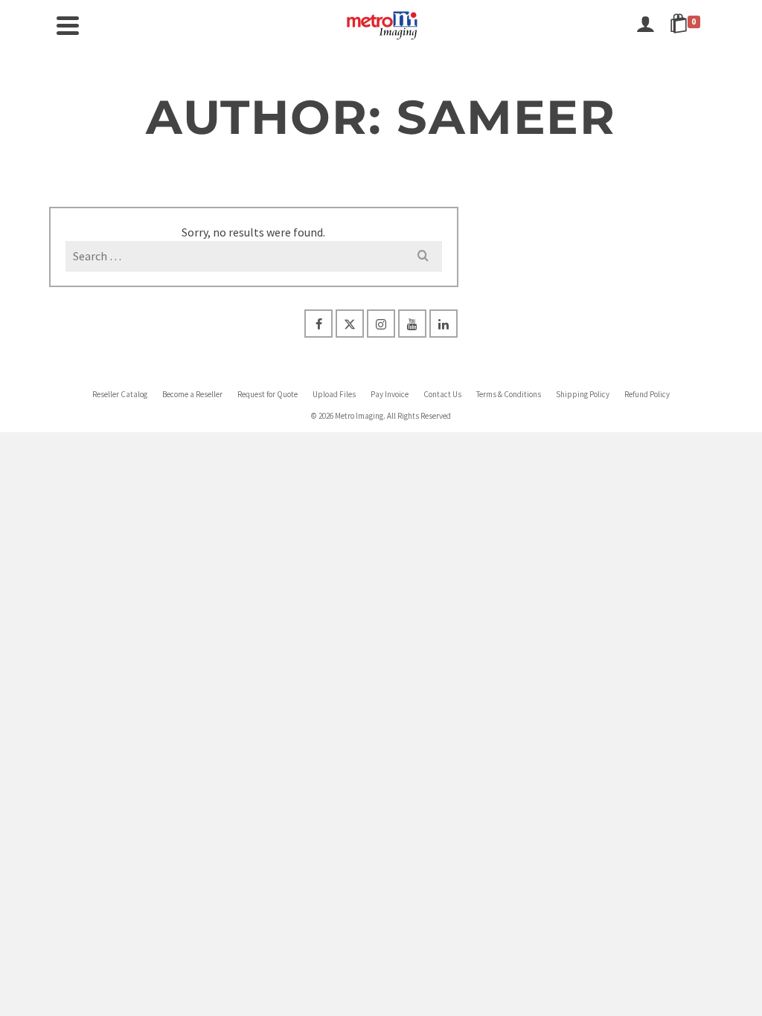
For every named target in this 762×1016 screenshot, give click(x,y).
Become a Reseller (192, 394)
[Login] (645, 25)
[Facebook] (318, 323)
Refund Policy (647, 394)
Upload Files (334, 394)
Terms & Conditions (508, 394)
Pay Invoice (390, 394)
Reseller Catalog (119, 394)
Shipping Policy (582, 394)
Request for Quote (267, 394)
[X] (350, 323)
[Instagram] (381, 323)
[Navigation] (67, 25)
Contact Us (442, 394)
